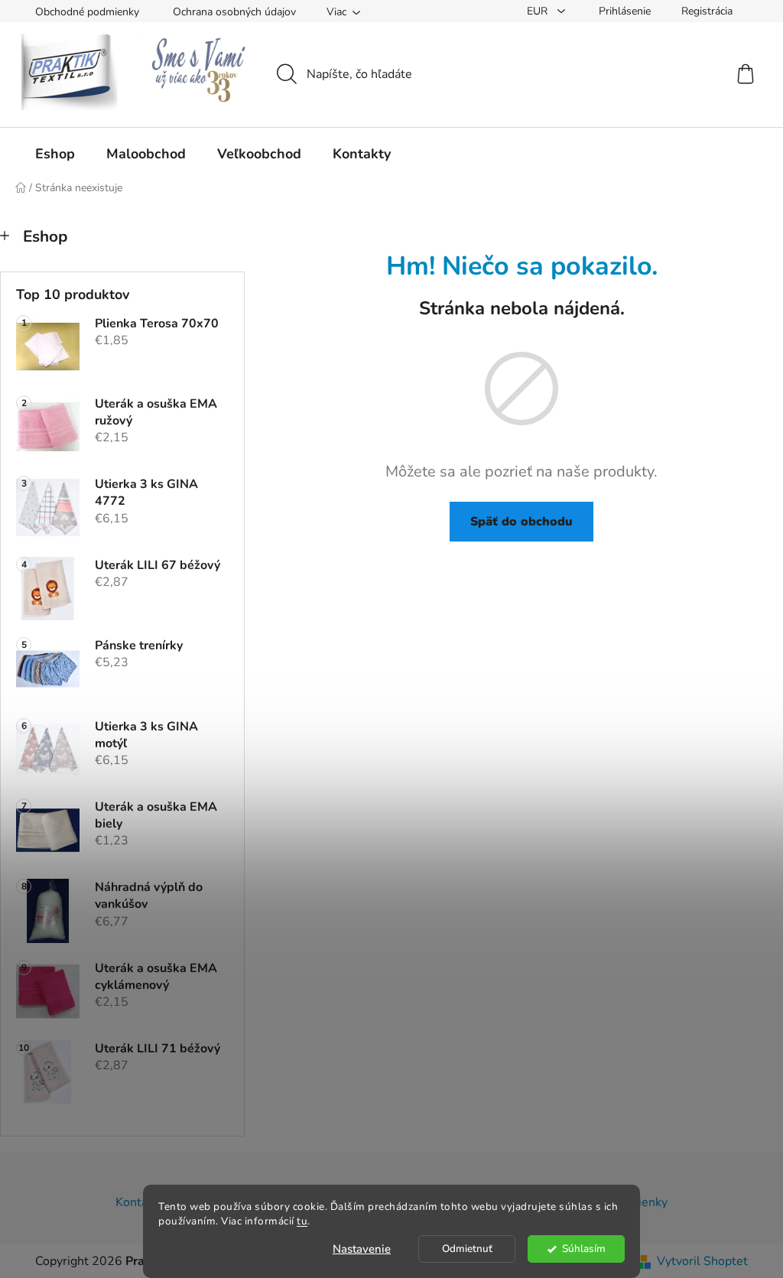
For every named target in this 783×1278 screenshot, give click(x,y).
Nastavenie (362, 1249)
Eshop (45, 236)
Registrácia (707, 11)
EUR (539, 11)
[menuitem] (55, 154)
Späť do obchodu (521, 521)
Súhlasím (584, 1248)
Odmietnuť (467, 1248)
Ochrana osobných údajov (234, 12)
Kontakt (136, 1202)
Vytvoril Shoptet (702, 1261)
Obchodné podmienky (87, 12)
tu (302, 1221)
